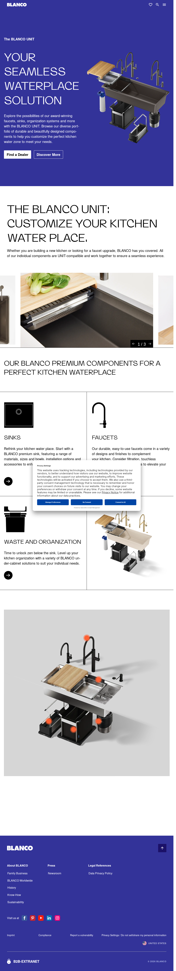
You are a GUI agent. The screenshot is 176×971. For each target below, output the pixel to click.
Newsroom (54, 873)
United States (157, 943)
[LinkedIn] (49, 918)
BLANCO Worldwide (20, 880)
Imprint (11, 935)
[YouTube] (41, 918)
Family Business (17, 873)
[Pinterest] (32, 918)
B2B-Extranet (26, 961)
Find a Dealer (17, 154)
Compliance (44, 935)
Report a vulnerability (81, 935)
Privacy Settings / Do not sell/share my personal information (134, 935)
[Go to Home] (17, 5)
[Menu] (164, 5)
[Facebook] (24, 918)
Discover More (48, 154)
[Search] (157, 5)
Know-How (14, 895)
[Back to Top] (162, 848)
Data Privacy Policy (100, 873)
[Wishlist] (150, 5)
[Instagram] (57, 918)
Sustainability (15, 902)
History (11, 888)
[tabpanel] (86, 310)
